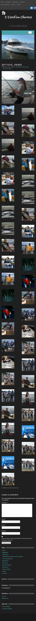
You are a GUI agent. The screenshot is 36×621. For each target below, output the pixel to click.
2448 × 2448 (21, 67)
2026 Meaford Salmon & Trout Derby (13, 556)
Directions (5, 554)
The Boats (22, 2)
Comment (5, 502)
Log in (4, 596)
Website (4, 531)
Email (3, 525)
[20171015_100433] (18, 87)
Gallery (13, 4)
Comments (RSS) (7, 608)
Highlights (8, 2)
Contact (19, 4)
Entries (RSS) (6, 606)
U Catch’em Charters (18, 17)
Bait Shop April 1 (5, 4)
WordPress (5, 598)
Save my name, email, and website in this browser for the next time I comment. (17, 539)
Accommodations (8, 558)
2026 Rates (15, 2)
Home (2, 2)
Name (4, 519)
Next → (11, 68)
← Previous (5, 68)
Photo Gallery (6, 569)
